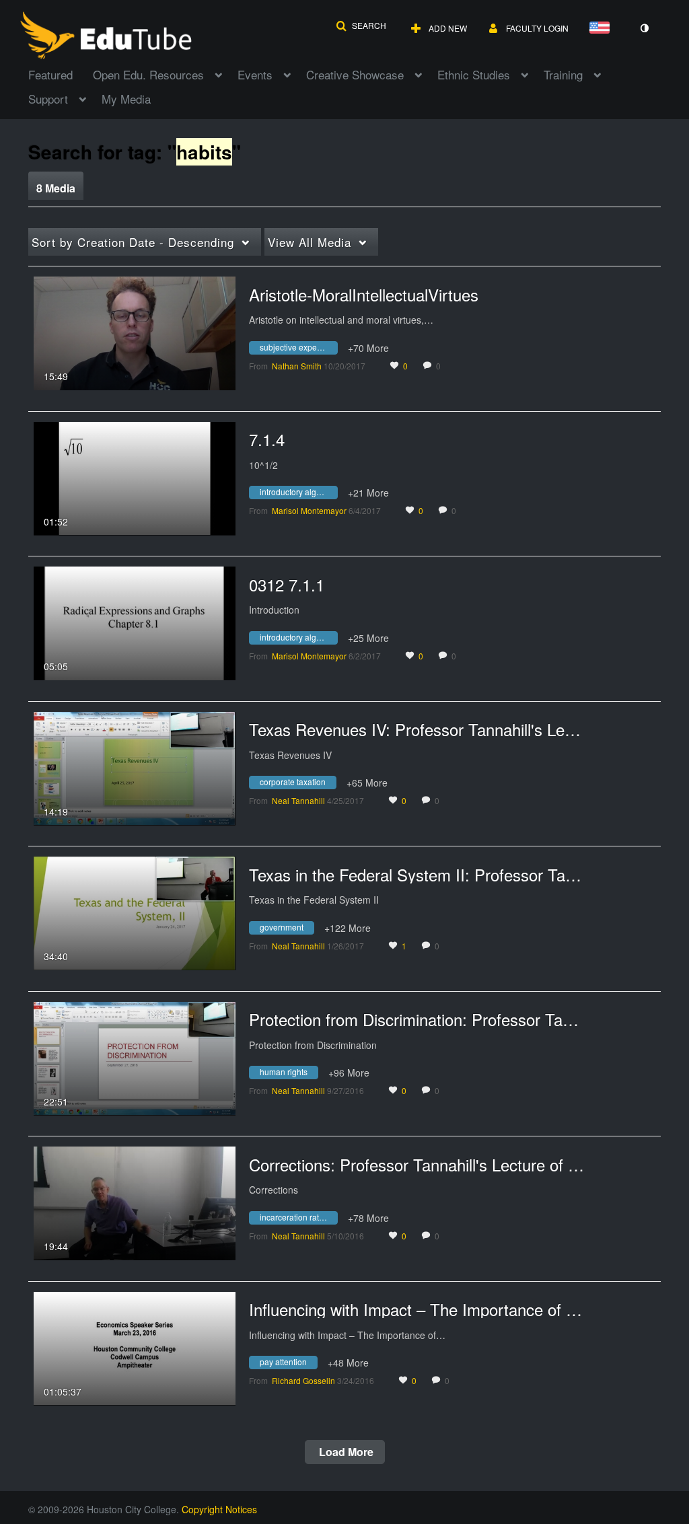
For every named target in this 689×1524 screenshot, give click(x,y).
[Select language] (602, 28)
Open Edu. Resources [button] (148, 74)
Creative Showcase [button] (355, 74)
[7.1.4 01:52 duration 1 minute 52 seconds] (134, 477)
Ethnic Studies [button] (473, 74)
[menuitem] (60, 73)
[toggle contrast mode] (644, 28)
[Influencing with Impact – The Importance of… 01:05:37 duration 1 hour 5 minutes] (134, 1347)
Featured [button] (50, 74)
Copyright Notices (219, 1509)
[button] (361, 25)
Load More (344, 1451)
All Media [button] (309, 241)
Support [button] (48, 98)
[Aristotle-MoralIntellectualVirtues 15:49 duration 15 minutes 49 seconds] (134, 331)
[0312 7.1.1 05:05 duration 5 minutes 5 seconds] (134, 621)
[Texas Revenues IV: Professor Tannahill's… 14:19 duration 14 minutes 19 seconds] (134, 767)
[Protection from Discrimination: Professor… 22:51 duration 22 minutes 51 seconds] (134, 1057)
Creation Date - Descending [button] (133, 241)
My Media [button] (126, 98)
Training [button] (563, 74)
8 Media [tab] (55, 188)
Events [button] (255, 74)
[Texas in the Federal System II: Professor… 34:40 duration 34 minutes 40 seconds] (134, 911)
